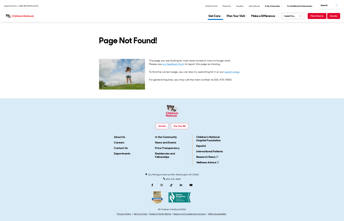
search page (232, 72)
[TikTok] (171, 185)
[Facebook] (152, 185)
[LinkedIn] (181, 185)
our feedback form (173, 64)
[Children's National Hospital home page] (20, 16)
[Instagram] (161, 185)
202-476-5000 (173, 179)
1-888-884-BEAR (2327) (27, 6)
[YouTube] (191, 185)
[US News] (157, 197)
